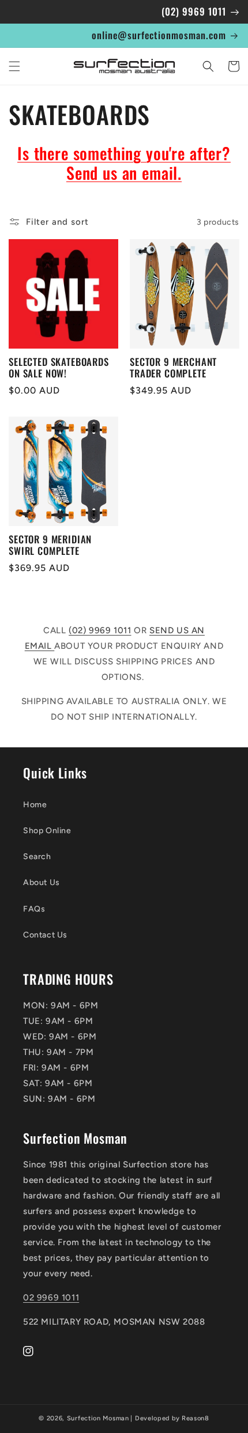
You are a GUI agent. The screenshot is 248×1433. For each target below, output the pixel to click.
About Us (41, 882)
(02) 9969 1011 (100, 630)
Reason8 (195, 1418)
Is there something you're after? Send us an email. (124, 162)
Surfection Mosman (98, 1418)
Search (37, 856)
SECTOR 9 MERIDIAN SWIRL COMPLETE (50, 545)
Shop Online (47, 830)
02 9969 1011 (51, 1297)
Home (35, 805)
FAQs (34, 909)
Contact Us (45, 935)
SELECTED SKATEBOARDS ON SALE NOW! (59, 368)
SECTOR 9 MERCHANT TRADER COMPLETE (173, 368)
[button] (14, 66)
